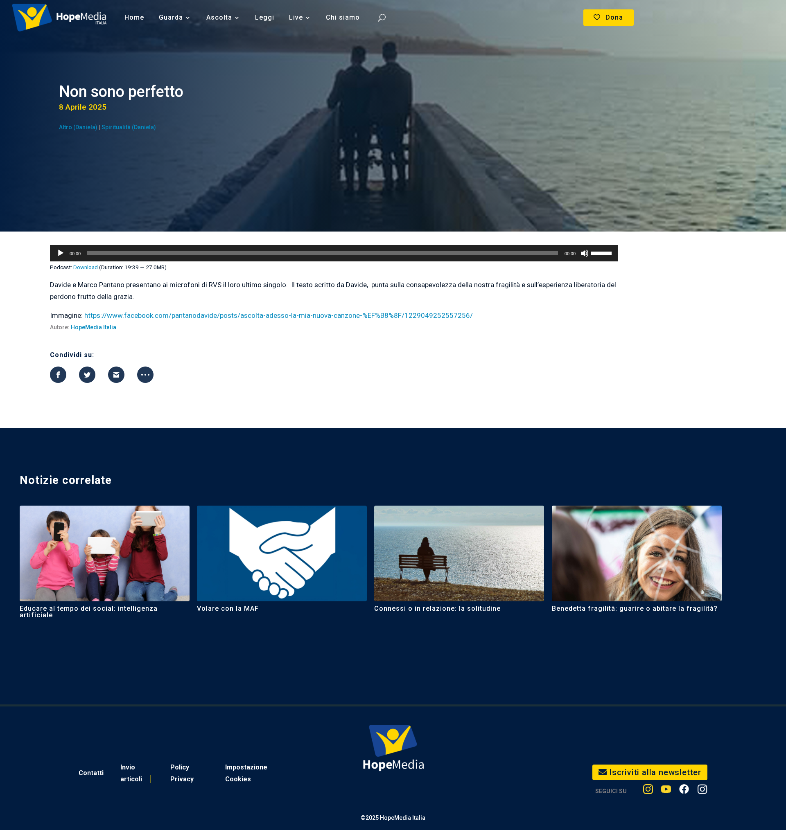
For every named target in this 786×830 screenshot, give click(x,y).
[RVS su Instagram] (702, 791)
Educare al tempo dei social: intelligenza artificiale (89, 612)
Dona (614, 17)
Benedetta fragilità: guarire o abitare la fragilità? (635, 608)
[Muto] (584, 253)
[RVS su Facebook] (684, 791)
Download (85, 267)
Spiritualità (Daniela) (129, 127)
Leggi (264, 17)
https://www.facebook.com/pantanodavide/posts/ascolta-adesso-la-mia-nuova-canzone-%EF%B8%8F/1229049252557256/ (278, 315)
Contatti (91, 773)
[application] (334, 253)
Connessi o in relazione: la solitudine (437, 608)
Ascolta (219, 17)
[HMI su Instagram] (648, 791)
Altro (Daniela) (78, 127)
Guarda (171, 17)
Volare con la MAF (228, 608)
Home (134, 17)
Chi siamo (343, 17)
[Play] (60, 253)
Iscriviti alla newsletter (655, 772)
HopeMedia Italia (93, 327)
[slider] (602, 252)
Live (296, 17)
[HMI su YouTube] (666, 791)
